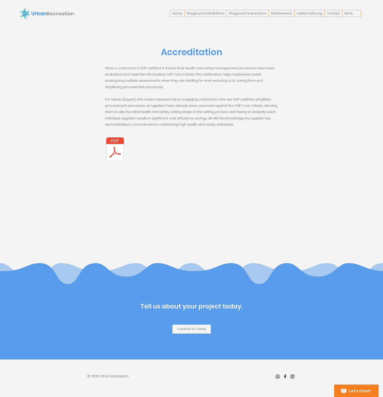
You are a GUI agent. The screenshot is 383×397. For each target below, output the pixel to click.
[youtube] (292, 376)
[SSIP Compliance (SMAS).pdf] (115, 149)
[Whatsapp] (277, 376)
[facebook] (285, 376)
